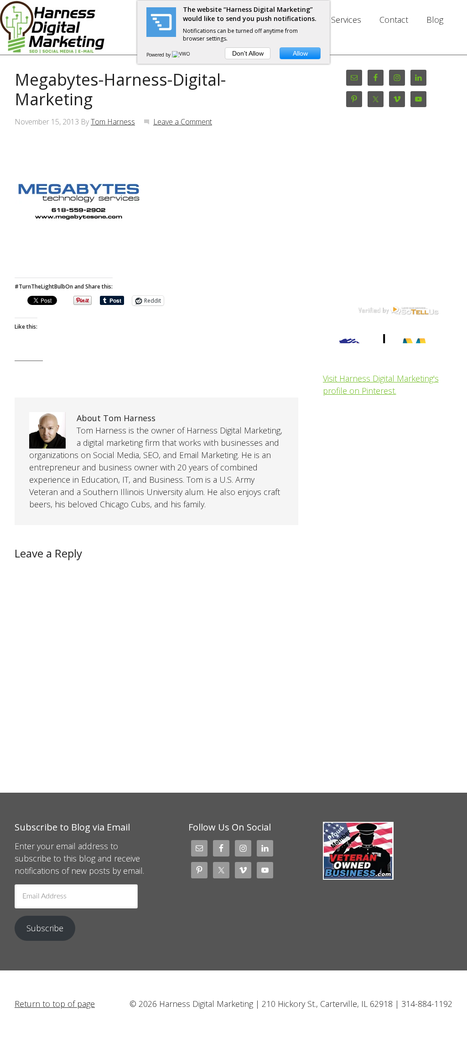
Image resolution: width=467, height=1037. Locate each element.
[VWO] (181, 55)
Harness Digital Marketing (79, 27)
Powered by (159, 55)
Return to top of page (55, 1003)
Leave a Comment (182, 122)
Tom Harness (113, 122)
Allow (300, 53)
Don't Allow (248, 53)
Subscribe (44, 928)
